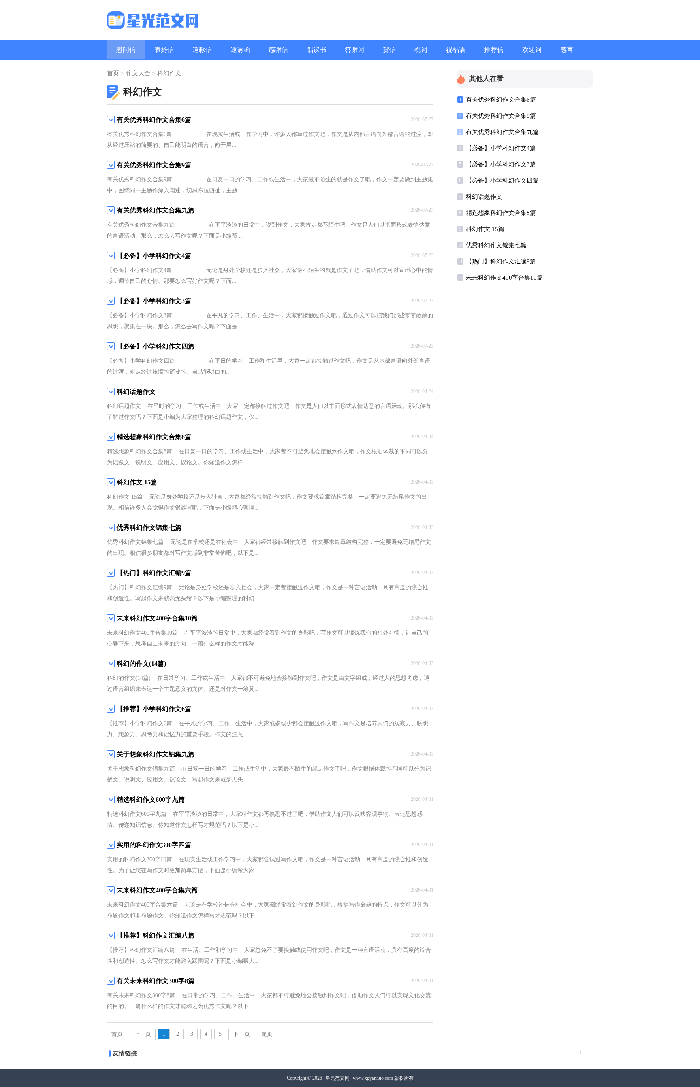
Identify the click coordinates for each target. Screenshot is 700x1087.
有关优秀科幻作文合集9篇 (501, 116)
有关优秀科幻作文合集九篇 (502, 132)
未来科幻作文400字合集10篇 (504, 277)
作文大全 (138, 73)
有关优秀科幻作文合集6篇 (501, 99)
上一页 (142, 1034)
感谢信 (278, 49)
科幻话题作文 (484, 196)
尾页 (267, 1034)
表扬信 (164, 49)
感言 (566, 49)
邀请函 (240, 49)
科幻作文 (169, 73)
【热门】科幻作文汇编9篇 (501, 261)
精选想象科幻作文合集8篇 (501, 213)
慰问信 (126, 49)
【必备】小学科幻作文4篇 (501, 148)
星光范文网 (337, 1078)
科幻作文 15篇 (485, 229)
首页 (113, 73)
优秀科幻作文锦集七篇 (496, 245)
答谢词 (354, 49)
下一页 (241, 1034)
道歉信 (202, 49)
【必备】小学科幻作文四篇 (502, 180)
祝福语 (455, 49)
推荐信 (494, 49)
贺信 (389, 49)
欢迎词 (532, 49)
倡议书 (316, 49)
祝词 (420, 49)
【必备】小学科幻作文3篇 (501, 164)
